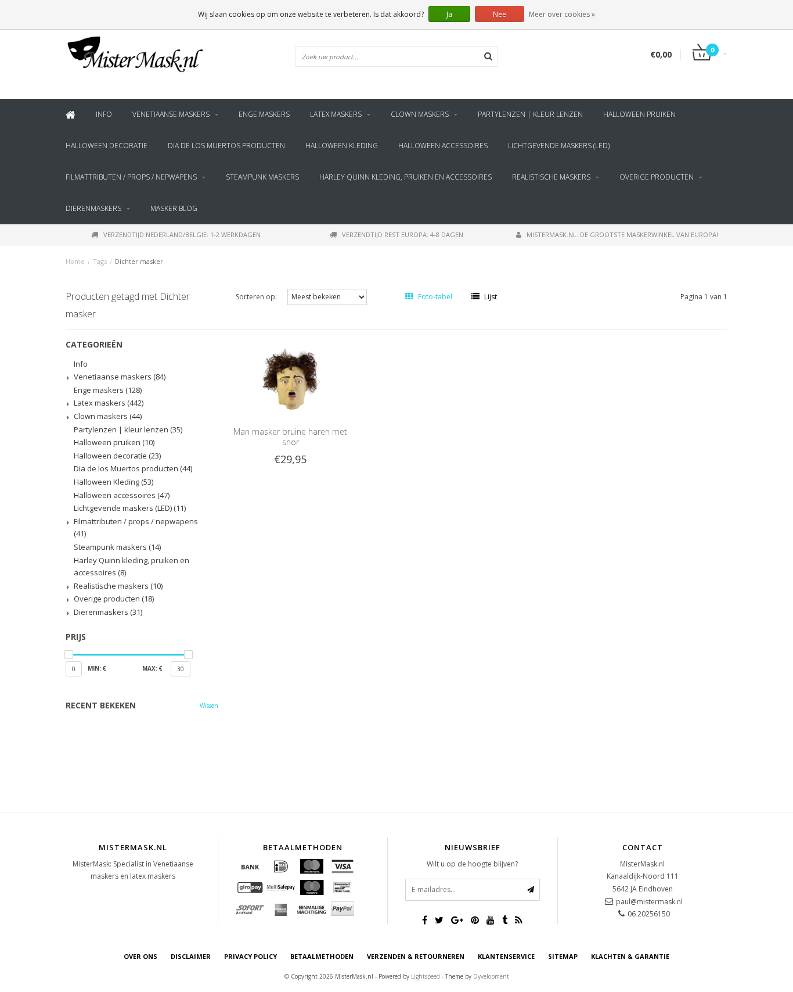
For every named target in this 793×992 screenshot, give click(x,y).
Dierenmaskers (93, 208)
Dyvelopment (491, 976)
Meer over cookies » (562, 14)
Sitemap (563, 956)
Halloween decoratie (106, 146)
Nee (499, 14)
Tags (100, 261)
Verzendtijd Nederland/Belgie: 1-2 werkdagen (182, 234)
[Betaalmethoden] (250, 866)
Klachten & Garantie (630, 956)
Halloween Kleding (341, 146)
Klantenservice (506, 956)
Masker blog (173, 208)
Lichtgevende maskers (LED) (559, 146)
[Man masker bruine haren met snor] (290, 378)
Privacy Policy (250, 956)
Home (75, 261)
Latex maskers (336, 114)
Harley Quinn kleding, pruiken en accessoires (405, 177)
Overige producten (656, 177)
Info (104, 114)
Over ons (140, 956)
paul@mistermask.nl (649, 902)
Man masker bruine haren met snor (290, 436)
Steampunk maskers (262, 177)
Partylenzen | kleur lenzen (530, 114)
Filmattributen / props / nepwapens (131, 177)
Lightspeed (425, 976)
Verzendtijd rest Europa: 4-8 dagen (402, 234)
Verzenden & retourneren (415, 956)
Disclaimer (191, 956)
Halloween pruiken (639, 114)
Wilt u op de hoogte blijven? (472, 864)
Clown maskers (420, 114)
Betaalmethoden (322, 956)
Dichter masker (139, 261)
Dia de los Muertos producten (226, 146)
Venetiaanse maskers (171, 114)
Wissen (209, 705)
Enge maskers (264, 114)
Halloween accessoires (443, 146)
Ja (449, 14)
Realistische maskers (551, 177)
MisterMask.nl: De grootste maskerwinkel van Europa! (622, 234)
